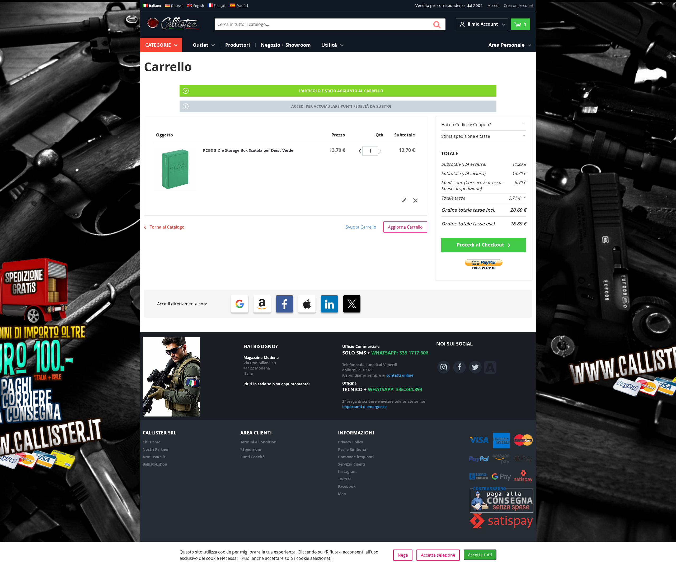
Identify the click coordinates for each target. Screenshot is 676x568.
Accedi (494, 5)
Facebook (347, 486)
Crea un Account (518, 5)
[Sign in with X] (351, 304)
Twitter (344, 478)
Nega (403, 555)
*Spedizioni (250, 449)
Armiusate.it (154, 456)
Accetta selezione (438, 555)
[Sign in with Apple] (307, 304)
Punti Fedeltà (252, 456)
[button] (482, 24)
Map (342, 493)
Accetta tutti (480, 555)
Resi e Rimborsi (352, 449)
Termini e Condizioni (259, 441)
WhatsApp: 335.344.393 (395, 389)
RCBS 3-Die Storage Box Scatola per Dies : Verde (248, 150)
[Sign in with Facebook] (284, 304)
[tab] (483, 124)
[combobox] (330, 24)
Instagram (347, 471)
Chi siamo (152, 441)
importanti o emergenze (364, 406)
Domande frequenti (356, 456)
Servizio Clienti (351, 464)
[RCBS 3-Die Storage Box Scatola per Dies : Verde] (178, 169)
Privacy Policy (350, 441)
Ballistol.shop (155, 464)
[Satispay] (501, 528)
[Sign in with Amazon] (262, 304)
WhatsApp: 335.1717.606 (399, 352)
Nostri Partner (156, 449)
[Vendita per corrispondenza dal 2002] (173, 24)
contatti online (399, 375)
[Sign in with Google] (239, 304)
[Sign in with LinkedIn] (329, 304)
